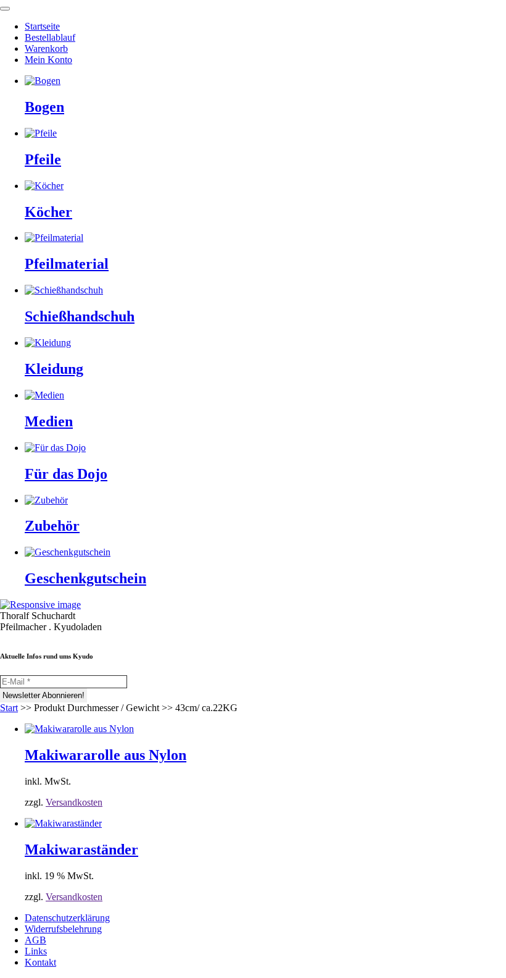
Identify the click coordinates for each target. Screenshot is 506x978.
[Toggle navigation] (5, 9)
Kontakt (40, 962)
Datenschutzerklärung (67, 918)
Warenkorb (46, 48)
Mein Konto (48, 59)
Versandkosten (74, 802)
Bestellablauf (50, 37)
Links (36, 951)
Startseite (42, 26)
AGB (35, 940)
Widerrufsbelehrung (63, 929)
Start (9, 707)
